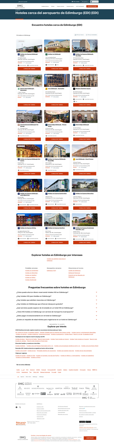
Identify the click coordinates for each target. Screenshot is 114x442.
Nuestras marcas (70, 6)
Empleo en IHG (40, 406)
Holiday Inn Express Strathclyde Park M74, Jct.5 (85, 228)
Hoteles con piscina (21, 334)
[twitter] (20, 407)
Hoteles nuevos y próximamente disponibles (84, 332)
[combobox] (79, 35)
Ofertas (52, 6)
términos (36, 439)
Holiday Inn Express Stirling (28, 228)
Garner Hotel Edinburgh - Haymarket (27, 89)
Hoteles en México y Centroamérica (70, 355)
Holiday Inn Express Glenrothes (85, 193)
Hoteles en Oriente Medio (23, 357)
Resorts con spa (77, 334)
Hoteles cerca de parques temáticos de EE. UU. (67, 346)
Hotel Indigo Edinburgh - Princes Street (57, 125)
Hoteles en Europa (20, 355)
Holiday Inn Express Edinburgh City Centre (30, 160)
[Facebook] (17, 407)
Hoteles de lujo (32, 350)
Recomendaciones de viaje (64, 408)
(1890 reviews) (56, 236)
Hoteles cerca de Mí (21, 350)
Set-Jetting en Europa (21, 332)
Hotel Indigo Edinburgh (82, 124)
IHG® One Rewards (80, 6)
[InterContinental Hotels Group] (20, 6)
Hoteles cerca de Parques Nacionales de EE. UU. (40, 346)
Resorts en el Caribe (31, 339)
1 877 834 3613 (31, 423)
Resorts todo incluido (44, 339)
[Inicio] (18, 376)
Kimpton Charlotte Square (83, 88)
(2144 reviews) (28, 62)
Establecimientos (45, 6)
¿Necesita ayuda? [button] (22, 1)
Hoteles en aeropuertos (57, 334)
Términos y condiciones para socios (87, 406)
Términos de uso (82, 410)
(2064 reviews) (28, 236)
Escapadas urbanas (33, 332)
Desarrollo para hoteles (42, 412)
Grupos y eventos (60, 6)
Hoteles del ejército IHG (63, 410)
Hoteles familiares (20, 346)
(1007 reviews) (28, 133)
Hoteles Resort (68, 334)
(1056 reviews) (84, 201)
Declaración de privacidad (39, 440)
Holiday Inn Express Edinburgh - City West (85, 55)
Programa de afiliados (42, 414)
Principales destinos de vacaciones (46, 350)
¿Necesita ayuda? (40, 418)
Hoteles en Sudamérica (87, 355)
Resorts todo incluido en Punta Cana (37, 341)
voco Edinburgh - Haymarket (56, 88)
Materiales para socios (63, 414)
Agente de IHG (40, 416)
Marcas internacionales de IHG (43, 410)
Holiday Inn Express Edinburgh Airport (29, 55)
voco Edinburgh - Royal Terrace (84, 159)
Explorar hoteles (40, 408)
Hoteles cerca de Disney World (89, 346)
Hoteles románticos (33, 334)
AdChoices (81, 408)
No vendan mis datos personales (86, 414)
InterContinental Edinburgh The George (29, 125)
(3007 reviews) (28, 202)
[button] (94, 2)
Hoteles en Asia (31, 355)
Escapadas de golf (88, 334)
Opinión (81, 416)
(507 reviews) (56, 96)
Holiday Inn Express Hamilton (56, 228)
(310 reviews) (83, 167)
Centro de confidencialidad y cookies (87, 412)
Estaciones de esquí (44, 334)
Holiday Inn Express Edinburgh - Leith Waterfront (29, 194)
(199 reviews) (83, 96)
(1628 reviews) (56, 201)
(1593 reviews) (84, 236)
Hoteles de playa (20, 339)
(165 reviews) (28, 97)
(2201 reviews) (56, 167)
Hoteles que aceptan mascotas (65, 350)
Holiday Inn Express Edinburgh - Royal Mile (57, 160)
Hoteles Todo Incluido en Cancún (60, 339)
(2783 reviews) (28, 167)
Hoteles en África (35, 357)
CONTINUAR (90, 438)
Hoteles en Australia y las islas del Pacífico (47, 355)
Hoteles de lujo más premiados (83, 350)
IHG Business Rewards (63, 406)
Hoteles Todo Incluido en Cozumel (79, 339)
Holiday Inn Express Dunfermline (57, 193)
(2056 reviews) (84, 62)
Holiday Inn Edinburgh (54, 54)
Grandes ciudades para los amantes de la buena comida (55, 332)
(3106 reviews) (56, 62)
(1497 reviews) (56, 133)
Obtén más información (86, 427)
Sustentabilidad (61, 412)
